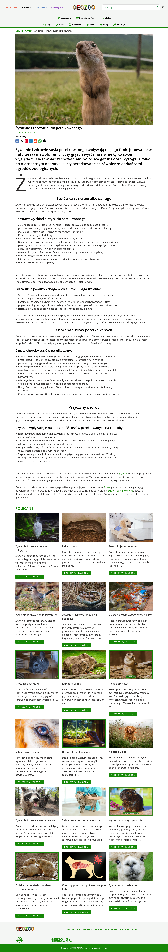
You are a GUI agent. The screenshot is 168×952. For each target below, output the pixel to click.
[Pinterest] (26, 141)
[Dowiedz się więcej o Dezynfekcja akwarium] (84, 733)
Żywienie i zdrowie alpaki (124, 885)
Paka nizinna (70, 546)
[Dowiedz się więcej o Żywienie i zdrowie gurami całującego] (37, 527)
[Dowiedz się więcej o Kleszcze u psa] (131, 732)
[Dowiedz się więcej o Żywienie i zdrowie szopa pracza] (37, 801)
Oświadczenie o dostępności (116, 929)
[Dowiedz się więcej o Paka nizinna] (84, 527)
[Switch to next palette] (163, 7)
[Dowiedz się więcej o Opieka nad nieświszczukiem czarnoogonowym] (37, 866)
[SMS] (44, 141)
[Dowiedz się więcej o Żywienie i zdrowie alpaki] (131, 866)
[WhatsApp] (40, 141)
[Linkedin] (31, 141)
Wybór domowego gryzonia (125, 820)
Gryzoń (28, 30)
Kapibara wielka (72, 683)
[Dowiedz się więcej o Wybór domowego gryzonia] (131, 801)
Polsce (107, 487)
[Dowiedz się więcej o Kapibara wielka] (84, 664)
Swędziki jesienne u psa (123, 546)
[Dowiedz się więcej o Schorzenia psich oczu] (37, 733)
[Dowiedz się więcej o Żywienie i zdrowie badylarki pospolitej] (84, 596)
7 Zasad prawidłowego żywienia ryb (130, 615)
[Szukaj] (157, 7)
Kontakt (134, 929)
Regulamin (76, 929)
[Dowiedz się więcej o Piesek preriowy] (131, 664)
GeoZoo (19, 30)
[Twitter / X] (21, 141)
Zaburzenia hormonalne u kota (81, 820)
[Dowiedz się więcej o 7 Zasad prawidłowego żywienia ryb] (131, 596)
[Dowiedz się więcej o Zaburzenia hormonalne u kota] (84, 801)
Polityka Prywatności (92, 929)
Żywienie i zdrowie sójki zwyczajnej (36, 615)
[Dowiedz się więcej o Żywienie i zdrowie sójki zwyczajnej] (37, 596)
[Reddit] (35, 141)
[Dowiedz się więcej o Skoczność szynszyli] (37, 664)
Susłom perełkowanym (120, 490)
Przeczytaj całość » (30, 577)
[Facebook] (17, 141)
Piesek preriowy (118, 683)
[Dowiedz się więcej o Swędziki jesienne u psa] (131, 527)
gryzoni (123, 473)
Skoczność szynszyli (27, 683)
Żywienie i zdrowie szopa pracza (35, 820)
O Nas (67, 929)
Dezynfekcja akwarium (76, 752)
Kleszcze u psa (117, 751)
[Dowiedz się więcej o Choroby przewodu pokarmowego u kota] (84, 866)
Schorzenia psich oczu (28, 752)
